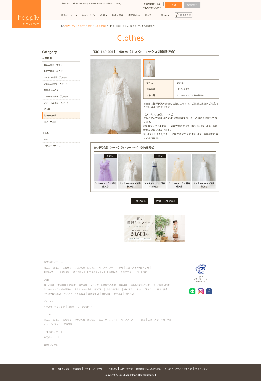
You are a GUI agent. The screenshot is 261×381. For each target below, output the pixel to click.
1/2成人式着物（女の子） (56, 77)
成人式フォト (79, 271)
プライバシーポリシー (94, 368)
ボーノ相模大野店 (161, 285)
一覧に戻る (140, 201)
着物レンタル (51, 345)
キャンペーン (88, 15)
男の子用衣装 (50, 121)
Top (52, 368)
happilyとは (63, 368)
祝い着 (47, 109)
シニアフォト (127, 271)
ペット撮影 (142, 271)
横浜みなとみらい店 (140, 285)
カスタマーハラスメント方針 (178, 368)
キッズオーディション (54, 306)
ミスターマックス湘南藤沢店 (57, 289)
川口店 (139, 289)
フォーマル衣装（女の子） (56, 96)
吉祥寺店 (62, 285)
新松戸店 (99, 289)
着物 (46, 139)
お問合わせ (192, 4)
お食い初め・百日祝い (85, 267)
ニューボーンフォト (108, 319)
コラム (47, 314)
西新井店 (123, 285)
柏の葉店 (128, 289)
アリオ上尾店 (161, 289)
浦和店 (148, 289)
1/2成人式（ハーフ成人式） (57, 271)
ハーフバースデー (107, 267)
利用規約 (112, 368)
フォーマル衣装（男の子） (56, 102)
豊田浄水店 (93, 293)
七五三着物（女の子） (54, 64)
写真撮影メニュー (53, 262)
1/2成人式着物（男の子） (56, 83)
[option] (149, 68)
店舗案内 (132, 15)
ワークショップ (84, 306)
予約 (174, 4)
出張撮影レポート (53, 332)
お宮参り (67, 267)
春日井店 (106, 293)
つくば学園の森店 (52, 293)
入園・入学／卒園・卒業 (159, 319)
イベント (48, 301)
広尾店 (72, 285)
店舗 (46, 279)
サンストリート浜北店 (74, 293)
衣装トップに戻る (166, 201)
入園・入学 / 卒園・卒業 (137, 267)
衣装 (102, 15)
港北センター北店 (82, 289)
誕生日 (56, 267)
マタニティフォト (97, 271)
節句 (121, 267)
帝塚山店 (118, 293)
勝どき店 (83, 285)
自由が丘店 (49, 285)
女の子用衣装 (100, 26)
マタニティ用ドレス (53, 145)
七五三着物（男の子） (54, 71)
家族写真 (113, 271)
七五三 (47, 267)
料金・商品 (117, 15)
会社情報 (76, 368)
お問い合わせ (126, 368)
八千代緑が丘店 (113, 289)
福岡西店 (129, 293)
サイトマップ (201, 368)
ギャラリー (150, 15)
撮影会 (71, 306)
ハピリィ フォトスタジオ (74, 26)
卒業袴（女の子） (52, 90)
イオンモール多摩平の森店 (103, 285)
